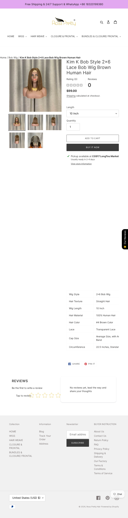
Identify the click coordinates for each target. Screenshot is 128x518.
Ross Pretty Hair (93, 506)
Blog (41, 431)
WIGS (12, 435)
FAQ (96, 444)
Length (70, 107)
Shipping (71, 95)
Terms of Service (103, 473)
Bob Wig (13, 57)
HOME (12, 431)
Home (3, 57)
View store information (81, 163)
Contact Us (100, 435)
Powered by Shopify (110, 506)
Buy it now (93, 147)
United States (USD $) (26, 497)
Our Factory (100, 461)
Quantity (71, 120)
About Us (99, 431)
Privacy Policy (101, 448)
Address (43, 443)
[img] (74, 85)
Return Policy (101, 440)
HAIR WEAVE (16, 440)
